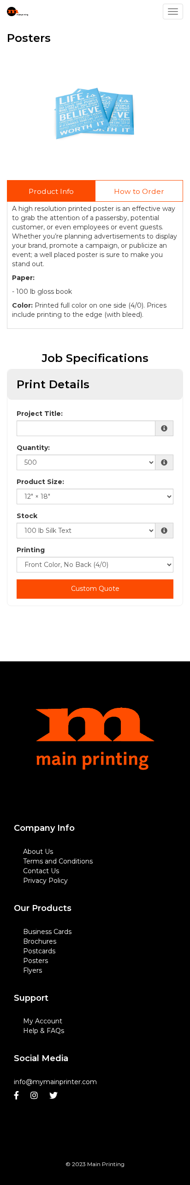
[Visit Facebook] (17, 1095)
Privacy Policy (45, 880)
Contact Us (41, 871)
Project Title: (40, 413)
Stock (27, 516)
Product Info (51, 191)
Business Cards (47, 932)
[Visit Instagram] (35, 1095)
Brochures (39, 941)
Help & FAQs (43, 1031)
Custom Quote (95, 588)
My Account (42, 1021)
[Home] (95, 754)
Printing (31, 550)
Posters (35, 961)
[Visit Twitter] (54, 1095)
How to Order (139, 191)
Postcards (39, 951)
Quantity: (33, 448)
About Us (38, 851)
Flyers (32, 970)
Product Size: (40, 482)
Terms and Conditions (58, 861)
